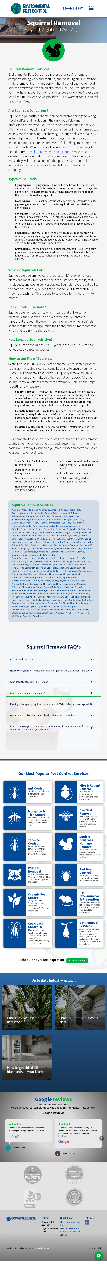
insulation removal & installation (50, 152)
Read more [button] (63, 1136)
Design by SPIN (95, 1248)
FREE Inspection (77, 960)
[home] (30, 8)
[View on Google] (14, 1136)
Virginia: (49, 1230)
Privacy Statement (42, 1248)
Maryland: (48, 1223)
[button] (91, 8)
